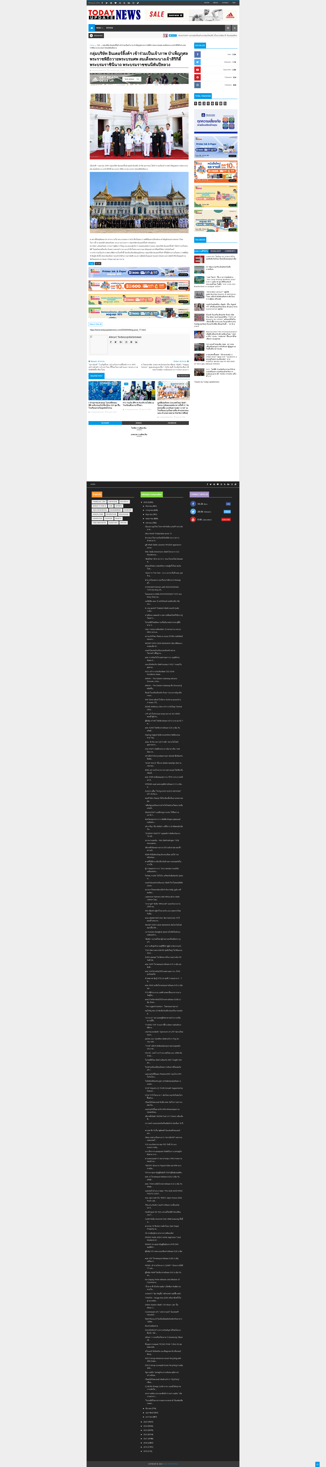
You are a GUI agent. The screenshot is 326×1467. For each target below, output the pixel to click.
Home (206, 3)
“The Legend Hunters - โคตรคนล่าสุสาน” (161, 1006)
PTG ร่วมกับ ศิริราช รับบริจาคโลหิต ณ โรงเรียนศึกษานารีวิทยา (138, 404)
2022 (145, 1434)
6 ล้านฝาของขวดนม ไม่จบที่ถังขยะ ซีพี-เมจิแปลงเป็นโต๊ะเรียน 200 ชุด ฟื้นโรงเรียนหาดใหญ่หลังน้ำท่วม (104, 405)
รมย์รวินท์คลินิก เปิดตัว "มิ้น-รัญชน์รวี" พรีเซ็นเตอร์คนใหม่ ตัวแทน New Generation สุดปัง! (221, 307)
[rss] (124, 3)
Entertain (113, 502)
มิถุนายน (149, 514)
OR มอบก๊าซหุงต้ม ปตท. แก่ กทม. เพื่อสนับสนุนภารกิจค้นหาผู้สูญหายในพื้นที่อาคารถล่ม (221, 346)
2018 (145, 1451)
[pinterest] (111, 3)
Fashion (108, 518)
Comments (230, 251)
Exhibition (97, 518)
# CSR (98, 263)
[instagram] (133, 3)
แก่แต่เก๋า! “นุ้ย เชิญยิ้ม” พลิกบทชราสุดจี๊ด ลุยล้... (163, 1293)
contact (225, 3)
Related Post (97, 376)
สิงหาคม (149, 506)
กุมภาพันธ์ (150, 1412)
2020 (145, 1443)
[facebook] (102, 3)
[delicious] (138, 3)
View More (184, 376)
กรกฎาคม (150, 510)
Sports (119, 506)
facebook (172, 423)
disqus (139, 423)
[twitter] (106, 3)
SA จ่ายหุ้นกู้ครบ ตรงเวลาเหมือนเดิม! (159, 1233)
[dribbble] (120, 3)
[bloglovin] (115, 3)
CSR (98, 45)
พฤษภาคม (150, 518)
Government (115, 510)
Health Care (98, 514)
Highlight (216, 251)
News (98, 28)
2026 (145, 502)
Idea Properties (100, 510)
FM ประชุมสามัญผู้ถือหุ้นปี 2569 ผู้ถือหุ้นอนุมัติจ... (164, 1172)
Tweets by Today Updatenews (206, 382)
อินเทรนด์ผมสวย (151, 1326)
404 (233, 3)
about (215, 3)
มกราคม (149, 1417)
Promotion (111, 514)
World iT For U (99, 506)
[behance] (129, 3)
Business (124, 502)
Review (109, 28)
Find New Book (99, 523)
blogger (105, 423)
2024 (145, 1426)
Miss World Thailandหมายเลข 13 (158, 533)
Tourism (128, 510)
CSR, (123, 70)
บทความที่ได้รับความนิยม (201, 251)
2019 (145, 1447)
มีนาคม (149, 1408)
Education (123, 514)
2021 (145, 1438)
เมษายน (149, 522)
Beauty (114, 35)
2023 (145, 1430)
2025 (145, 1422)
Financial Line (99, 502)
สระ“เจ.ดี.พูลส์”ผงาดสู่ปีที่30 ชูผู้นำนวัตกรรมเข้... (163, 946)
